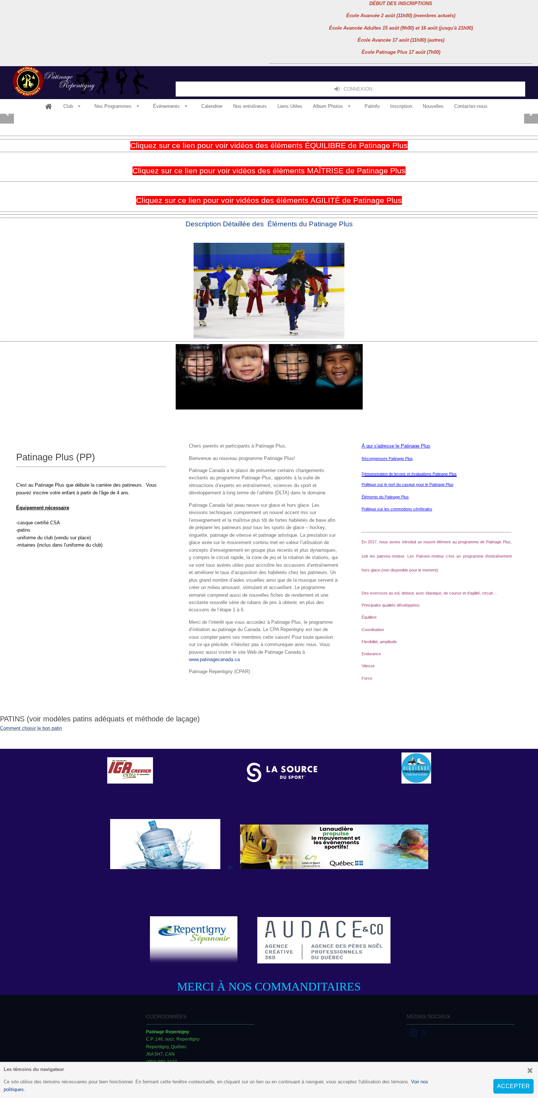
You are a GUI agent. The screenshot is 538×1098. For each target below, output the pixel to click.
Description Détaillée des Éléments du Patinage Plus (269, 224)
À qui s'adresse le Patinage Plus (396, 446)
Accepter (513, 1086)
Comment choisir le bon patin (31, 728)
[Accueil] (48, 106)
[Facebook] (407, 1032)
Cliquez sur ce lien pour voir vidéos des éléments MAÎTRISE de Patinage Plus (269, 170)
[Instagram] (414, 1032)
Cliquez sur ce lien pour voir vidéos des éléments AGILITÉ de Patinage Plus (269, 200)
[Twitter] (425, 1032)
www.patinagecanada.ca (214, 659)
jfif (230, 867)
